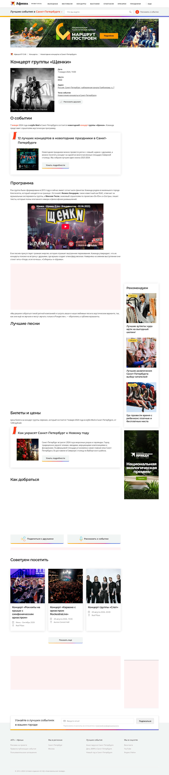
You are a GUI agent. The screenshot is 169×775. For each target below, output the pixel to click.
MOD (60, 79)
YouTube (127, 749)
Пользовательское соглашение (23, 752)
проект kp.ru (36, 3)
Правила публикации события (23, 749)
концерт (84, 125)
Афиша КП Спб (20, 54)
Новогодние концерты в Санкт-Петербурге (58, 54)
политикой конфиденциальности (107, 726)
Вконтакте (128, 745)
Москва (51, 749)
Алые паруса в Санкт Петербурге (99, 745)
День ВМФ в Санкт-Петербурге (99, 749)
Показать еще (65, 640)
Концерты (81, 4)
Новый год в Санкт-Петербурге (99, 752)
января (15, 125)
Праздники (135, 4)
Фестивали (67, 4)
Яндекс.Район (130, 752)
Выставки (95, 4)
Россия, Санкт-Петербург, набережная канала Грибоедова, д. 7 (86, 87)
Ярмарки (122, 4)
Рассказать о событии (149, 12)
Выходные (53, 4)
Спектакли (109, 4)
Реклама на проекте (18, 745)
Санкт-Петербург (55, 745)
